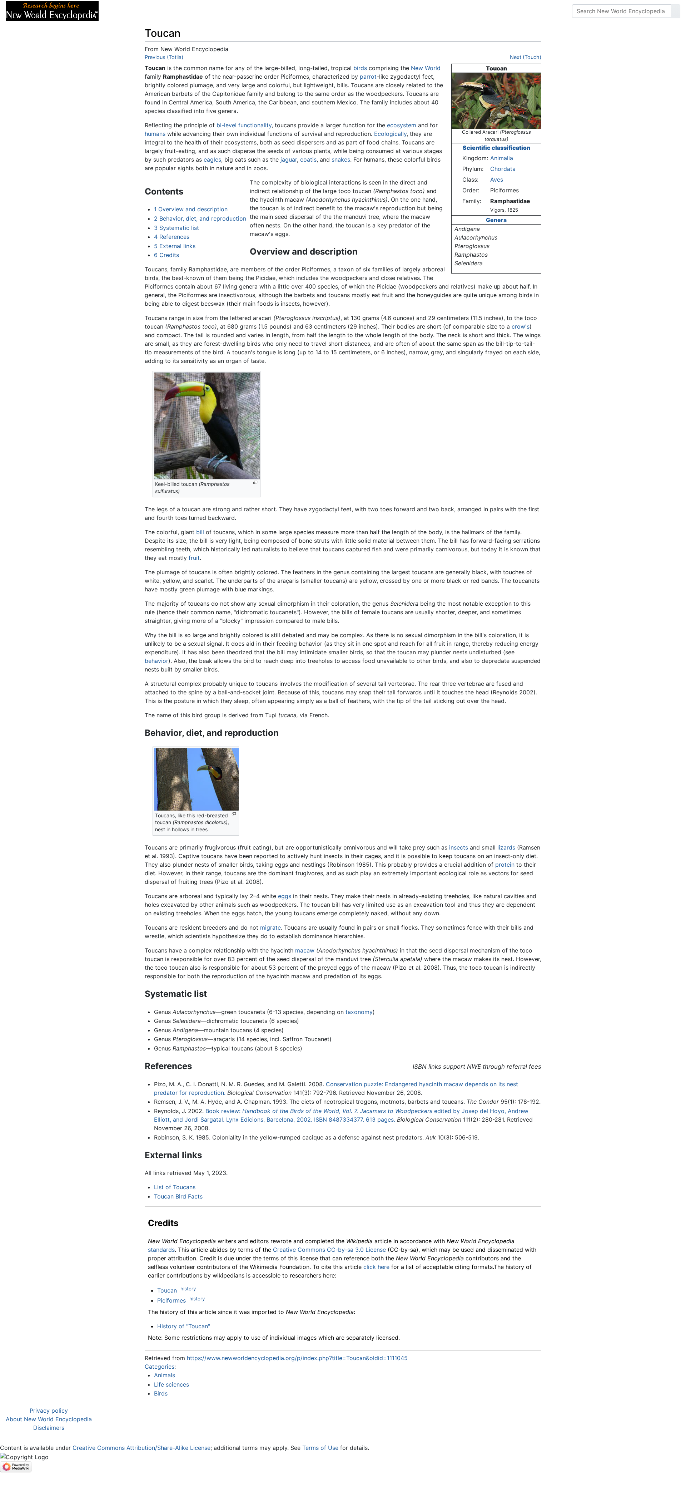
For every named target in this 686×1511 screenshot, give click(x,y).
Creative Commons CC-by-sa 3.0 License (329, 1249)
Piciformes (171, 1300)
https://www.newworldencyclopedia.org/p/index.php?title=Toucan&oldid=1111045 (297, 1358)
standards (161, 1249)
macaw (304, 950)
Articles (120, 11)
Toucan (167, 1290)
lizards (506, 847)
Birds (161, 1393)
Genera (496, 219)
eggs (284, 896)
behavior (156, 660)
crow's (521, 326)
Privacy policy (49, 1410)
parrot (368, 76)
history (188, 1288)
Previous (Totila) (164, 57)
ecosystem (401, 125)
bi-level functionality (244, 125)
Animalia (501, 158)
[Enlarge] (255, 482)
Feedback (183, 11)
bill (200, 532)
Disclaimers (48, 1427)
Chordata (503, 168)
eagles (212, 159)
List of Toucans (174, 1187)
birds (360, 68)
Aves (496, 179)
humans (155, 133)
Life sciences (171, 1384)
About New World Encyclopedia (49, 1419)
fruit (194, 557)
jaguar (288, 159)
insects (458, 847)
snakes (341, 159)
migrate (270, 927)
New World (426, 68)
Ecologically (390, 133)
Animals (164, 1375)
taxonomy (359, 1011)
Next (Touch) (525, 57)
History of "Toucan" (183, 1326)
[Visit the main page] (52, 10)
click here (376, 1266)
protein (504, 864)
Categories (159, 1366)
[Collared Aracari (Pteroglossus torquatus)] (496, 100)
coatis (308, 159)
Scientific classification (496, 147)
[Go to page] (675, 11)
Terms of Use (320, 1447)
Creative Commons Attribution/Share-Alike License (141, 1447)
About (150, 11)
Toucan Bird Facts (178, 1196)
